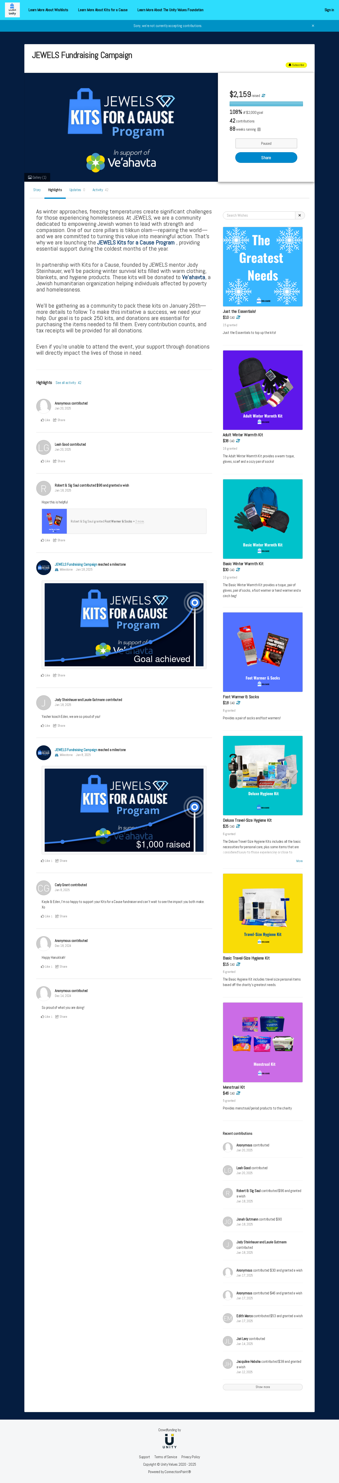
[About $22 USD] (237, 569)
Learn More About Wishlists (48, 9)
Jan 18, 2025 (63, 490)
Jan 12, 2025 (245, 1372)
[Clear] (300, 215)
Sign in (329, 9)
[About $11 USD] (238, 964)
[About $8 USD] (238, 317)
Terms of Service (165, 1456)
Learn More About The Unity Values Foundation (170, 9)
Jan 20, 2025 (63, 408)
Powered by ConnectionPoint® (169, 1471)
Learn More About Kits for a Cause (103, 9)
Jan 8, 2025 (83, 755)
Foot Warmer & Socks (118, 521)
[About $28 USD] (237, 440)
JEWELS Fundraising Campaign (76, 564)
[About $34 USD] (238, 1093)
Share (266, 157)
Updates (77, 189)
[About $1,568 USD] (263, 95)
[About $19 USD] (237, 826)
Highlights (55, 189)
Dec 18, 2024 (63, 946)
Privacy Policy (190, 1456)
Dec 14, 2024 (63, 996)
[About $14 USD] (238, 702)
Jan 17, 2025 (245, 1275)
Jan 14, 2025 (245, 1344)
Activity (101, 189)
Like (47, 420)
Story (37, 189)
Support (144, 1456)
